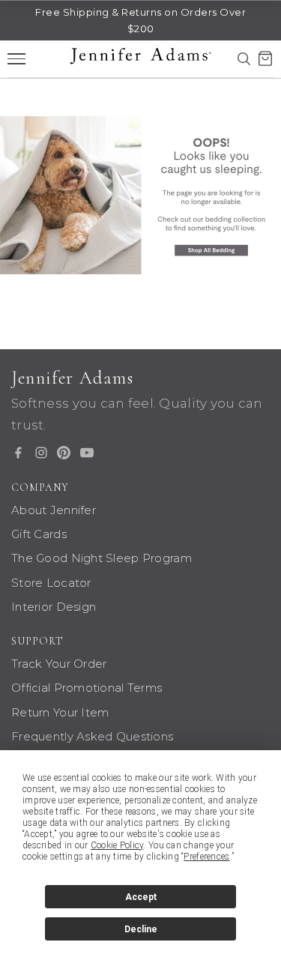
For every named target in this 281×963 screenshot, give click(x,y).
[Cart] (265, 58)
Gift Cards (39, 534)
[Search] (243, 58)
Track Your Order (58, 663)
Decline (140, 929)
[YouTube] (87, 452)
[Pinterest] (63, 452)
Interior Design (53, 607)
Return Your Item (60, 712)
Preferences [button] (206, 856)
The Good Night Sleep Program (101, 558)
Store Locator (51, 583)
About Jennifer (53, 510)
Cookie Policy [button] (117, 845)
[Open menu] (16, 58)
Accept (141, 897)
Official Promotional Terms (86, 687)
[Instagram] (41, 452)
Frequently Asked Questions (92, 736)
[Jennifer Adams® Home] (140, 195)
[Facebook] (18, 452)
